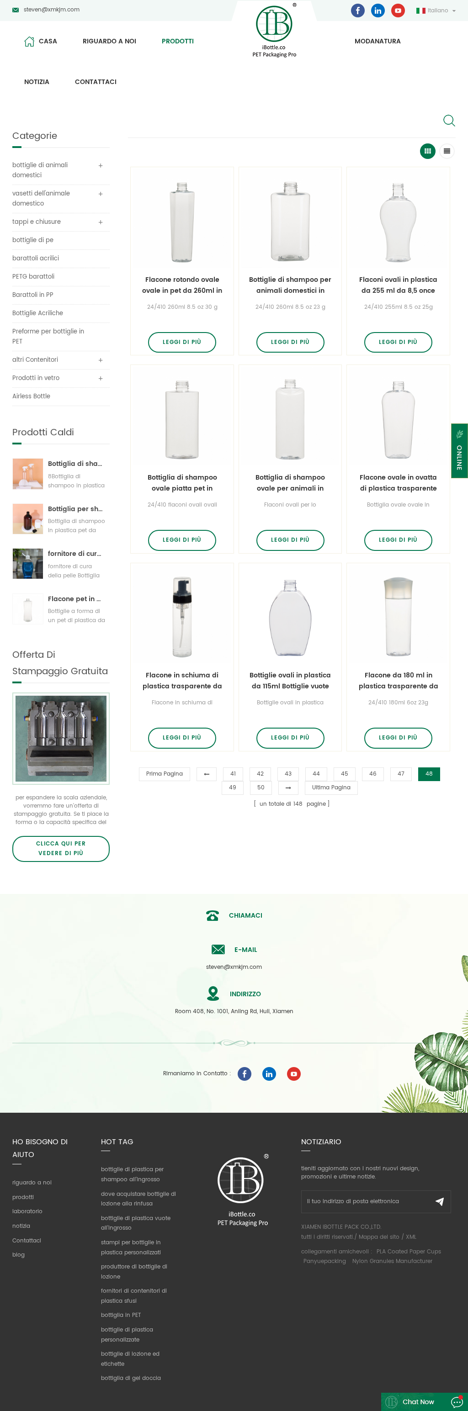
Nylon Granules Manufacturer (392, 1261)
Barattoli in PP (32, 295)
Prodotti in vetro (35, 378)
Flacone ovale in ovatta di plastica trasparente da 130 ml (398, 483)
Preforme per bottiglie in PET (48, 337)
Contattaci (96, 82)
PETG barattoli (33, 277)
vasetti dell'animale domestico (41, 199)
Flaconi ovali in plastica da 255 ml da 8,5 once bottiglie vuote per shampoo (398, 285)
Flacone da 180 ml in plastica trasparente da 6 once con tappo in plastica (398, 681)
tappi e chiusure (36, 222)
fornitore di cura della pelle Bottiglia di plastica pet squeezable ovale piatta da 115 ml (76, 553)
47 (401, 774)
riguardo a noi (109, 41)
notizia (36, 82)
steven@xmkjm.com (52, 9)
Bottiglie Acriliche (37, 313)
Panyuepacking (324, 1261)
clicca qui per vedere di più (61, 849)
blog (18, 1255)
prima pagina (164, 774)
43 (288, 774)
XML (411, 1237)
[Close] (459, 484)
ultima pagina (331, 787)
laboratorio (27, 1211)
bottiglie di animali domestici (40, 170)
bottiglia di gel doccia (131, 1378)
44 (316, 774)
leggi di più (182, 342)
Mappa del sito (379, 1237)
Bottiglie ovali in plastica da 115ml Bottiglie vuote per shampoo (290, 681)
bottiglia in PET (121, 1315)
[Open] (459, 450)
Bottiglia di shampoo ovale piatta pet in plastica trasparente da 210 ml (182, 483)
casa (48, 41)
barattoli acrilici (35, 259)
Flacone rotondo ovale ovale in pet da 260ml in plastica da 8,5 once (182, 285)
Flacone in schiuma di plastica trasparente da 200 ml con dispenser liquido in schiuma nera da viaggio (182, 681)
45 (344, 774)
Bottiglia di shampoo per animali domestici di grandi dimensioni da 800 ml (76, 463)
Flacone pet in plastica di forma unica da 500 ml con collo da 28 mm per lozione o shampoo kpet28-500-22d (76, 599)
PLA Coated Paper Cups (409, 1251)
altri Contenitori (35, 360)
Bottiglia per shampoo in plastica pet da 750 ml (76, 509)
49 (232, 787)
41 (233, 774)
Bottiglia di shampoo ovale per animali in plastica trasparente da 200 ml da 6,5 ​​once (290, 483)
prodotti (178, 41)
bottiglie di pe (32, 240)
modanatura (378, 41)
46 (373, 774)
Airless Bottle (31, 397)
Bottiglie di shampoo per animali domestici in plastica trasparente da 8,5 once (290, 285)
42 (260, 774)
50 (261, 787)
